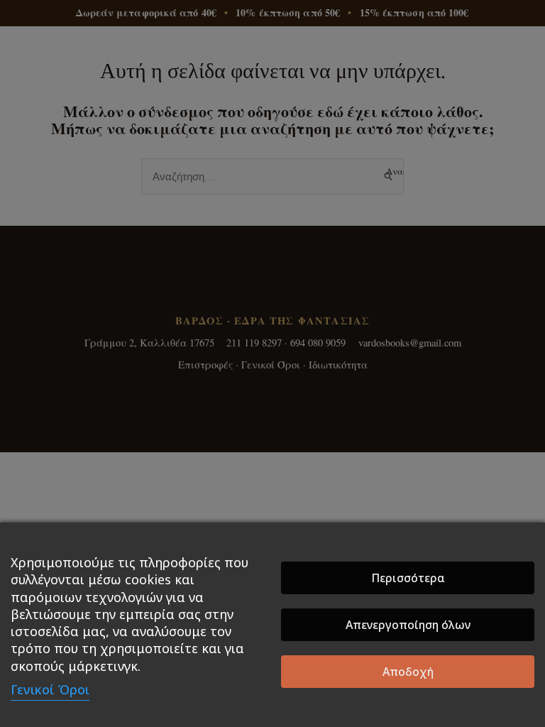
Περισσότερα (408, 578)
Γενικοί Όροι (50, 689)
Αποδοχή (408, 671)
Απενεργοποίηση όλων (408, 625)
